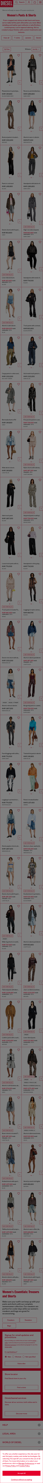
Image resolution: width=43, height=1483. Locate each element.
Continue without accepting (21, 1480)
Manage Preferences (26, 1463)
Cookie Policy (24, 1466)
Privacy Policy (10, 1466)
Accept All (21, 1473)
